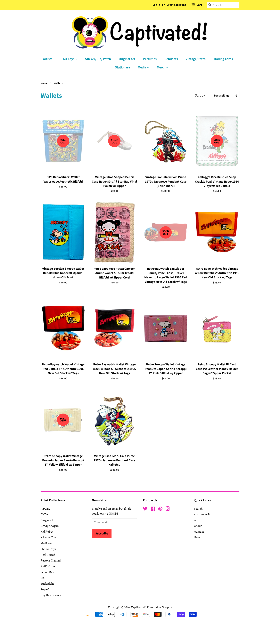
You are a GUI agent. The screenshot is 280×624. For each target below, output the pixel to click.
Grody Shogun (50, 526)
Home (44, 83)
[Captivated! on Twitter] (145, 509)
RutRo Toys (48, 566)
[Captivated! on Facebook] (152, 509)
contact (199, 531)
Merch (161, 67)
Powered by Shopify (159, 607)
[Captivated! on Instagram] (167, 509)
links (197, 537)
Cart (199, 5)
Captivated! (138, 607)
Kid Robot (47, 531)
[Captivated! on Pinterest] (160, 509)
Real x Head (48, 555)
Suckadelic (47, 583)
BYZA (44, 514)
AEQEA (45, 508)
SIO (43, 578)
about (198, 526)
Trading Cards (223, 59)
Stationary (122, 67)
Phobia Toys (48, 549)
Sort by (200, 95)
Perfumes (150, 59)
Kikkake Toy (48, 537)
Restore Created (51, 560)
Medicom (46, 543)
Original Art (127, 59)
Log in (156, 5)
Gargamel (47, 520)
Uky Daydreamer (51, 595)
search (198, 508)
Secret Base (48, 572)
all (195, 520)
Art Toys (69, 59)
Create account (176, 5)
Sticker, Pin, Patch (98, 59)
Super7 (45, 589)
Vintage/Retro (196, 59)
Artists (48, 59)
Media (142, 67)
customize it (202, 514)
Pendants (171, 59)
